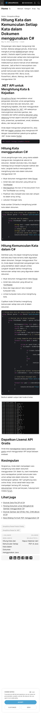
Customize (12, 707)
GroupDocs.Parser (8, 98)
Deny (29, 707)
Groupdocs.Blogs (13, 16)
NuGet (19, 136)
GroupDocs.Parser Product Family (13, 526)
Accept (20, 702)
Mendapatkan (8, 188)
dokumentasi (6, 488)
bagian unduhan (14, 131)
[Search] (38, 3)
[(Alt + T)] (10, 8)
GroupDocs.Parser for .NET (12, 109)
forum (9, 491)
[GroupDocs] (11, 3)
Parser (34, 179)
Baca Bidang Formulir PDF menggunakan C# (21, 518)
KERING (19, 52)
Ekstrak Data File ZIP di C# (14, 503)
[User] (35, 3)
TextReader (7, 185)
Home (4, 8)
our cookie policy (13, 698)
